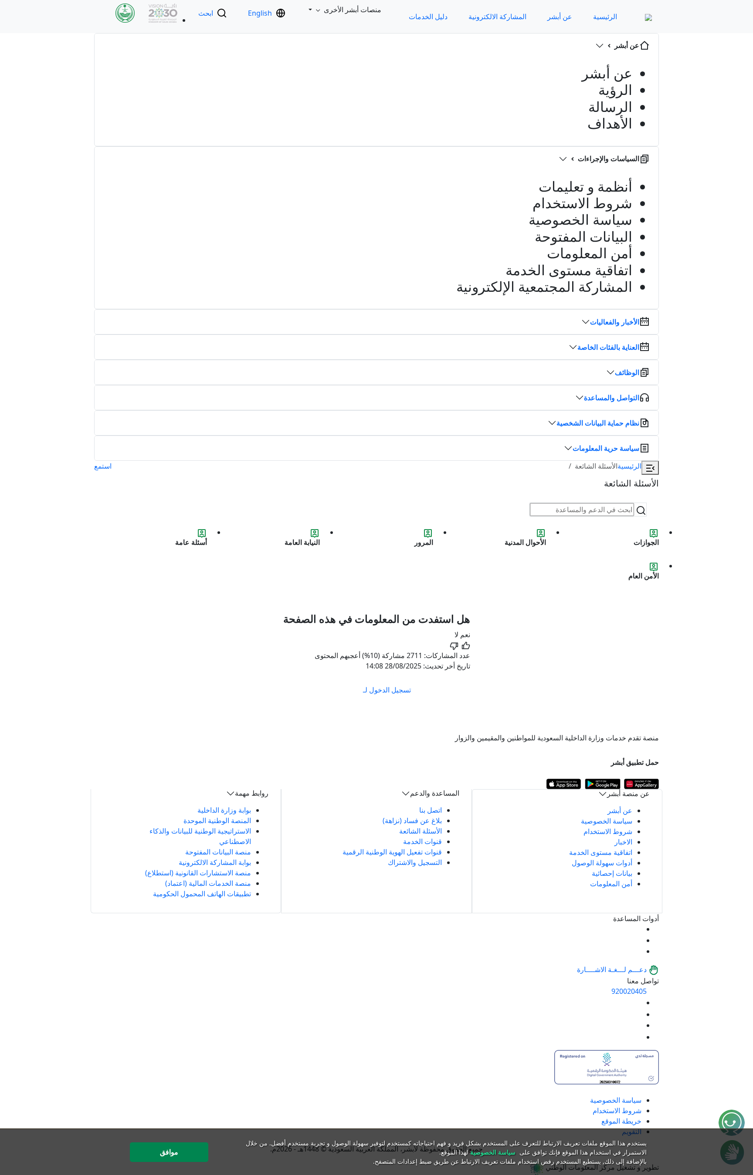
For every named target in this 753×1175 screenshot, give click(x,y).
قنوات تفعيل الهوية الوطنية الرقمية (392, 852)
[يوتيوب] (636, 1002)
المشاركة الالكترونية (497, 16)
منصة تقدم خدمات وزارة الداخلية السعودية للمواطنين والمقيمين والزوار (557, 738)
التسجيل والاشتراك (415, 862)
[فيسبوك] (636, 1025)
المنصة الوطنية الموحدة (217, 820)
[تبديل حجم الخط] (636, 940)
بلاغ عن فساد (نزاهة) (412, 820)
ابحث (205, 13)
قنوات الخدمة (422, 841)
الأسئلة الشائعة (420, 831)
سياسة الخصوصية (606, 821)
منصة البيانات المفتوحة (218, 852)
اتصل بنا (430, 810)
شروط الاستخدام (607, 831)
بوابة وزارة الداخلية (224, 810)
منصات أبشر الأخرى (352, 9)
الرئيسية (605, 16)
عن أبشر (559, 16)
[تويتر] (636, 1014)
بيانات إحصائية (612, 873)
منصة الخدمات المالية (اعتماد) (208, 883)
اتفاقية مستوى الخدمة (600, 852)
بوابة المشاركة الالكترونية (215, 862)
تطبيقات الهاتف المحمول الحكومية (202, 893)
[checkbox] (465, 639)
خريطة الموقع (621, 1121)
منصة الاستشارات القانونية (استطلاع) (198, 873)
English (260, 13)
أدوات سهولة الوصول (602, 863)
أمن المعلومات (611, 883)
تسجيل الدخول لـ (387, 690)
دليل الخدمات (428, 16)
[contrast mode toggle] (636, 929)
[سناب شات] (636, 1037)
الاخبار (623, 842)
